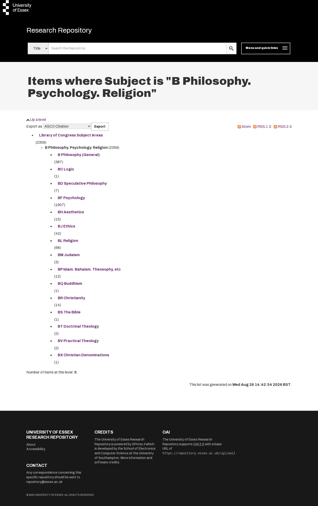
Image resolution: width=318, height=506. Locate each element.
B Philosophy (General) (79, 155)
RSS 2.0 (285, 127)
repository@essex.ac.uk (44, 482)
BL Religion (68, 241)
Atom (246, 127)
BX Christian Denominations (83, 355)
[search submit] (231, 48)
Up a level (38, 120)
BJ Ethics (66, 226)
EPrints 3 (138, 444)
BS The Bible (69, 312)
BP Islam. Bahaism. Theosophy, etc (89, 269)
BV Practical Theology (78, 341)
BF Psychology (71, 198)
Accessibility (35, 449)
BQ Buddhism (70, 283)
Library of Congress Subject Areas (71, 135)
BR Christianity (71, 298)
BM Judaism (69, 255)
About (31, 444)
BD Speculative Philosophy (82, 183)
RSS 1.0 (264, 127)
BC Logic (66, 169)
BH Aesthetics (71, 212)
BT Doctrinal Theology (78, 326)
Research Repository (59, 30)
